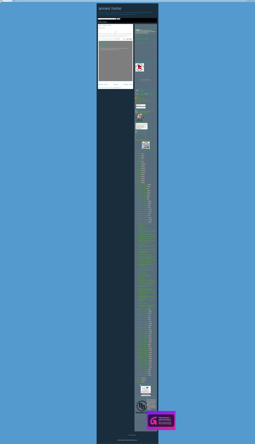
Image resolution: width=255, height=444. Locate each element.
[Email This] (126, 39)
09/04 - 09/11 (143, 217)
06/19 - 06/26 (143, 325)
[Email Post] (124, 39)
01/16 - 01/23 (143, 371)
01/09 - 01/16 (143, 373)
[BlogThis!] (127, 39)
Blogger (135, 440)
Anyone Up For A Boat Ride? (146, 236)
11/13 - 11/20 (142, 197)
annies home (110, 8)
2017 (139, 170)
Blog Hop (141, 227)
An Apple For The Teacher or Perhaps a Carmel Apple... (146, 305)
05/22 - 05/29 (143, 334)
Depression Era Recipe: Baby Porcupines (146, 231)
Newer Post (103, 84)
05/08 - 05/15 (143, 338)
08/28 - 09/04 (143, 219)
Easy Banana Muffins (144, 262)
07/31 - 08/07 (143, 313)
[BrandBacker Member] (142, 413)
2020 (139, 164)
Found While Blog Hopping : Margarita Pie (146, 297)
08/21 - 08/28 (143, 221)
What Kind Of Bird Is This (145, 254)
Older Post (128, 84)
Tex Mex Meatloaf (143, 267)
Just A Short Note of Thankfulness (144, 252)
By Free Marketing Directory (143, 140)
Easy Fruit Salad (143, 274)
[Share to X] (128, 39)
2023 (139, 158)
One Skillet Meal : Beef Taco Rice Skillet (146, 286)
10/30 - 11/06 (143, 201)
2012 (139, 180)
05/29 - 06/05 (143, 331)
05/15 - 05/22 (143, 336)
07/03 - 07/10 (143, 321)
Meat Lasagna (142, 294)
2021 (139, 162)
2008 (139, 382)
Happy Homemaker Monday (146, 280)
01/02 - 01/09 (143, 375)
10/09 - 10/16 (143, 207)
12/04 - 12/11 (142, 190)
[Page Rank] (137, 30)
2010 (139, 378)
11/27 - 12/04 (142, 192)
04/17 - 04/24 (143, 344)
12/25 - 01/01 (143, 184)
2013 (139, 178)
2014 (139, 176)
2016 (139, 172)
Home (115, 84)
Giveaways (141, 94)
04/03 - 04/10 (143, 348)
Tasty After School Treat (145, 238)
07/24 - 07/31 (143, 315)
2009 (139, 380)
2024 (139, 155)
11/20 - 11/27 (142, 195)
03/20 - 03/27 (143, 352)
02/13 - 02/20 (143, 363)
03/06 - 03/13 (143, 356)
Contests (150, 94)
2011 (139, 182)
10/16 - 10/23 (143, 205)
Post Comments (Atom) (114, 87)
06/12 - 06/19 (143, 327)
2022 (139, 160)
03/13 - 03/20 (143, 354)
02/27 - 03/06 (143, 358)
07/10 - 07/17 (143, 319)
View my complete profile (142, 100)
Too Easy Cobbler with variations (144, 265)
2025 (139, 153)
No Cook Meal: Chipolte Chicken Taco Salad (145, 289)
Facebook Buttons (143, 112)
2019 (139, 166)
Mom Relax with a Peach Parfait (145, 300)
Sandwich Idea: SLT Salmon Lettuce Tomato (146, 241)
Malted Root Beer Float (145, 234)
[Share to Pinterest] (131, 39)
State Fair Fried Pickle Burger (146, 292)
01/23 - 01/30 (143, 369)
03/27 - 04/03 (143, 350)
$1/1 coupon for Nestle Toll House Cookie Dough (146, 283)
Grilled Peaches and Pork (145, 269)
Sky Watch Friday (143, 229)
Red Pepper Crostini (144, 276)
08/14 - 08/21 (143, 309)
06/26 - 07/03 (143, 323)
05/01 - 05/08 (143, 340)
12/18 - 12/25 (142, 186)
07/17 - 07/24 (143, 317)
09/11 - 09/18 (143, 215)
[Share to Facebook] (130, 39)
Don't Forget (141, 272)
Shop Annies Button (141, 122)
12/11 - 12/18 (142, 188)
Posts (139, 105)
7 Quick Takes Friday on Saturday (145, 224)
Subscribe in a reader (141, 38)
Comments (140, 107)
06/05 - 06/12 (143, 329)
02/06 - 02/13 (143, 365)
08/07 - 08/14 (143, 311)
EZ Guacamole (142, 303)
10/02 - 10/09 (143, 209)
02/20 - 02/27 (143, 360)
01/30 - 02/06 (143, 367)
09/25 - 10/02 (143, 211)
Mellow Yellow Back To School (147, 260)
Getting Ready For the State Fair (146, 246)
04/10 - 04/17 (143, 346)
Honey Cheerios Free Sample (146, 249)
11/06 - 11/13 (142, 199)
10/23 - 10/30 (143, 203)
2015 (139, 174)
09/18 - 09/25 (143, 213)
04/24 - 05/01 (143, 342)
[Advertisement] (145, 53)
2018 (139, 168)
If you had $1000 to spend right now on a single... (146, 257)
